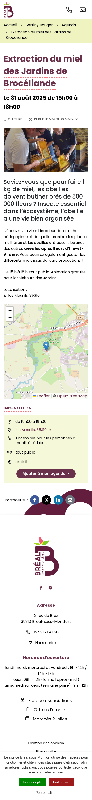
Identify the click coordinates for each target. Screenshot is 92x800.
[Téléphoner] (70, 9)
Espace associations (50, 700)
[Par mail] (70, 500)
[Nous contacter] (82, 9)
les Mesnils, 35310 (31, 430)
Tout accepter (32, 782)
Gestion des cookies (46, 742)
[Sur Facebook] (34, 500)
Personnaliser (46, 793)
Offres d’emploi (50, 710)
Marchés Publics (50, 719)
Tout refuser (61, 782)
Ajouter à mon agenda (44, 473)
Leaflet (43, 396)
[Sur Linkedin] (58, 500)
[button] (46, 346)
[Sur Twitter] (46, 500)
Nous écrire (45, 642)
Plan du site (46, 751)
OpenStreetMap (72, 396)
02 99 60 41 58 (45, 632)
